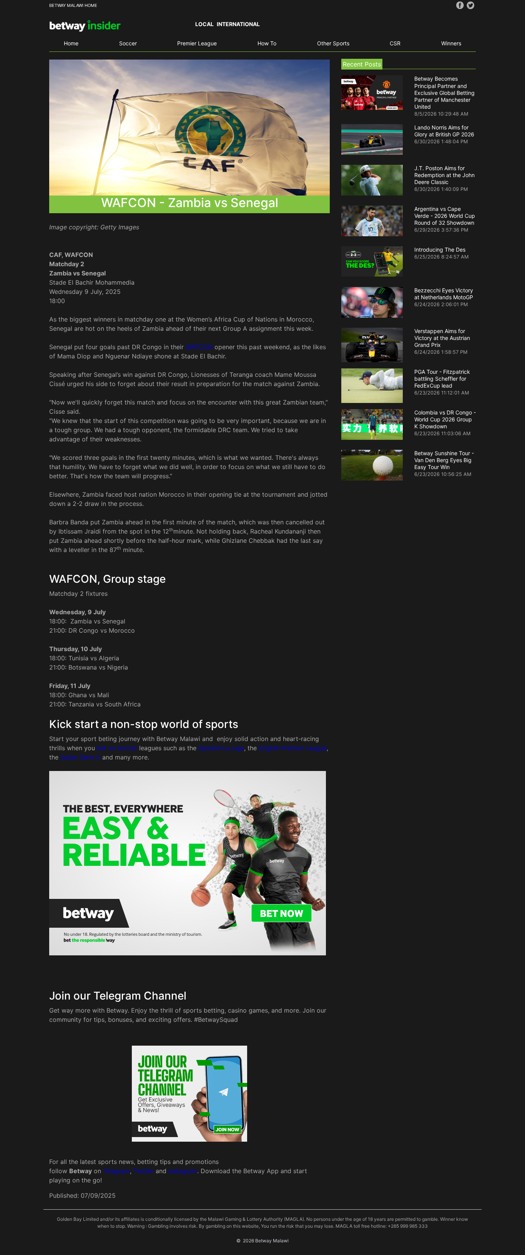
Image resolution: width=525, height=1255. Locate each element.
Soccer (128, 43)
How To (267, 43)
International (238, 24)
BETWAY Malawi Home (73, 5)
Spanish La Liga (221, 748)
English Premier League (293, 748)
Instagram (182, 1171)
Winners (451, 43)
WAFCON (199, 347)
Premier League (197, 43)
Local (204, 24)
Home (71, 43)
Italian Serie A (80, 757)
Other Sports (333, 43)
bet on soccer (117, 748)
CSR (395, 43)
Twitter (143, 1171)
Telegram (116, 1171)
